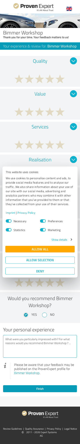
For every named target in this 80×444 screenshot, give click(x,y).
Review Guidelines (12, 428)
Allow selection (40, 260)
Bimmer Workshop (26, 373)
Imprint (10, 213)
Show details (59, 240)
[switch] (43, 221)
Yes (34, 314)
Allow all (40, 249)
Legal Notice (70, 428)
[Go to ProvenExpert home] (33, 11)
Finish (40, 389)
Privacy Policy (26, 213)
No (52, 314)
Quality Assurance (34, 428)
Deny (40, 271)
